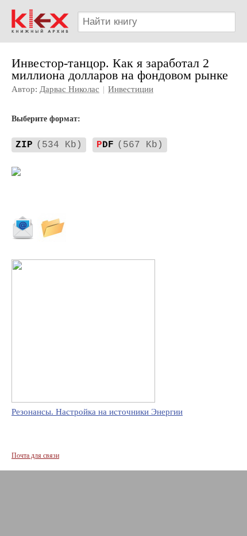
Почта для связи (35, 455)
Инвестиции (130, 89)
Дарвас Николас (69, 89)
